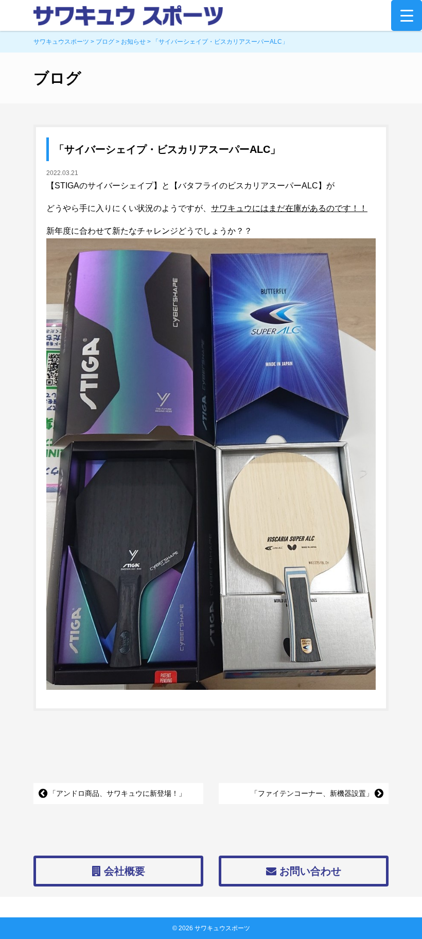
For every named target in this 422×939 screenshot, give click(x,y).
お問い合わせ (308, 871)
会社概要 (123, 871)
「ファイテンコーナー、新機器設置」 (312, 793)
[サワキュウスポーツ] (211, 15)
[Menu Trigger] (406, 15)
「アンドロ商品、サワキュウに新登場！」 (117, 793)
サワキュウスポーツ (222, 928)
